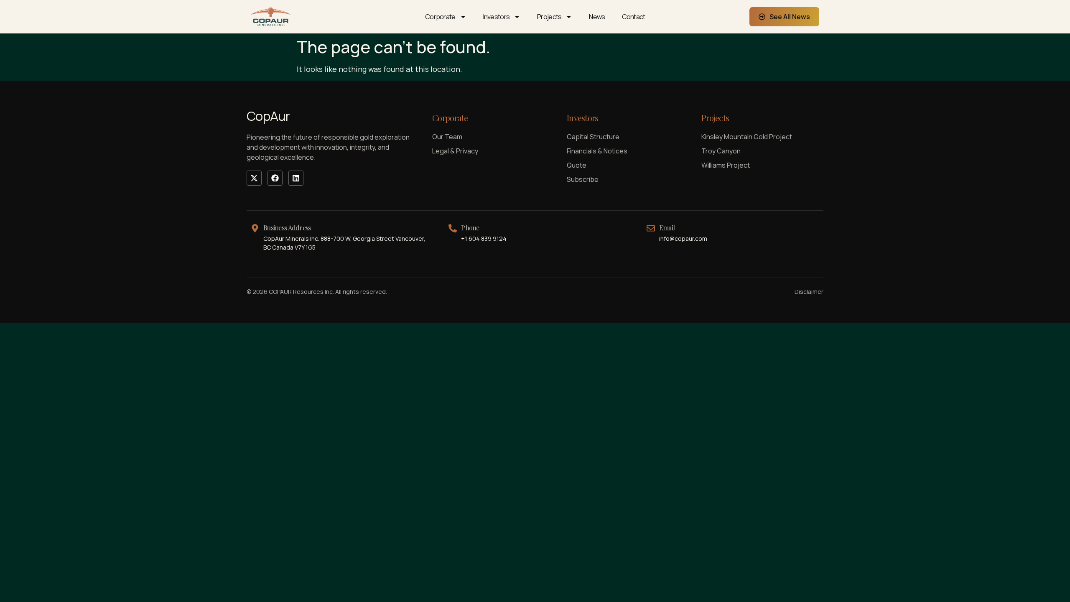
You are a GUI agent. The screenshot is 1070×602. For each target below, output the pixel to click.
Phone (470, 227)
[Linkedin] (295, 178)
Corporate (440, 16)
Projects (549, 16)
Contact (633, 16)
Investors (496, 16)
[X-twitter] (254, 178)
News (597, 16)
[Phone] (452, 228)
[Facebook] (275, 178)
